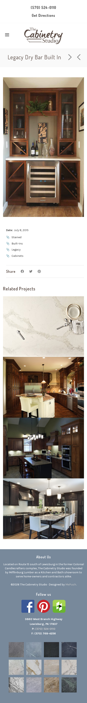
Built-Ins (17, 243)
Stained (16, 237)
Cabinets (17, 256)
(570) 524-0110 (43, 7)
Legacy (16, 249)
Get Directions (43, 15)
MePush (70, 584)
